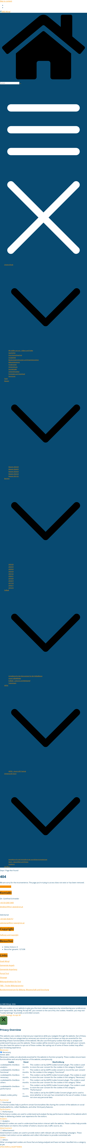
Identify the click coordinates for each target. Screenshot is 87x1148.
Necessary (7, 1052)
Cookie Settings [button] (6, 1015)
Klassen (6, 381)
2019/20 (10, 578)
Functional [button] (4, 1100)
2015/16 (10, 588)
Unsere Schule (8, 265)
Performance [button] (5, 1109)
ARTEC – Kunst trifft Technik (17, 771)
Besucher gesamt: (11, 949)
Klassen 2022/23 (13, 474)
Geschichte (11, 353)
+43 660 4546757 (6, 919)
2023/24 (10, 569)
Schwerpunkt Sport (10, 774)
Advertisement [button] (6, 1128)
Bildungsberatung (14, 362)
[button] (45, 348)
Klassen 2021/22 (13, 476)
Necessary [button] (4, 1050)
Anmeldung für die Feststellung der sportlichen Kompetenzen (27, 859)
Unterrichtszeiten (13, 372)
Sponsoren (11, 376)
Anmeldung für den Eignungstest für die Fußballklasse (25, 676)
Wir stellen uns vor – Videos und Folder (20, 350)
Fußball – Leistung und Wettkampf (19, 681)
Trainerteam (12, 683)
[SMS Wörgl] (43, 80)
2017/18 (10, 583)
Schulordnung (12, 367)
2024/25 (10, 567)
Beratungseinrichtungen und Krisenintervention (23, 360)
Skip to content (6, 1)
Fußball (6, 590)
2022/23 (10, 571)
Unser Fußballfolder (14, 678)
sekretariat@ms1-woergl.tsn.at (12, 923)
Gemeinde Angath (7, 965)
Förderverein (12, 365)
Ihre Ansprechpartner (15, 355)
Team (6, 379)
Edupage (3, 977)
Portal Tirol (4, 973)
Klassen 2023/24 (13, 471)
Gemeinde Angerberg (8, 969)
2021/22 (10, 574)
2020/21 (10, 576)
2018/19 (10, 581)
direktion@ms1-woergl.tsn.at (11, 907)
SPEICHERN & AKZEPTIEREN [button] (11, 1147)
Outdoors (11, 864)
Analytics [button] (3, 1119)
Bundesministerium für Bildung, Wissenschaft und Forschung (24, 989)
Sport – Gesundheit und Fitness (18, 862)
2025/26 (10, 564)
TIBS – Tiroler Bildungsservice (11, 985)
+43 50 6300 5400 (7, 903)
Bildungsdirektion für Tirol (10, 981)
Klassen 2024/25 (13, 469)
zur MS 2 (7, 866)
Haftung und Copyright (9, 935)
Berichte (6, 479)
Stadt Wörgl (4, 961)
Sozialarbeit (12, 358)
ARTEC (6, 685)
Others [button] (3, 1137)
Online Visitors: (10, 947)
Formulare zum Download (16, 374)
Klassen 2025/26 (13, 467)
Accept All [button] (17, 1015)
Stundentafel (12, 369)
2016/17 (10, 585)
